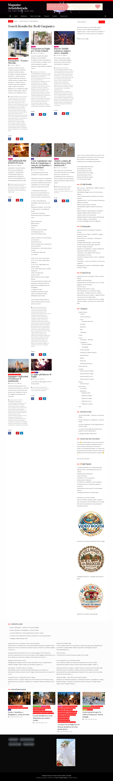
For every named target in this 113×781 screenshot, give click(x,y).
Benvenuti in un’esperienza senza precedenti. (89, 504)
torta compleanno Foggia (40, 343)
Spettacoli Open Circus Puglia (85, 173)
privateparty (42, 81)
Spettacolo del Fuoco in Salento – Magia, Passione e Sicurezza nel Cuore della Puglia (79, 668)
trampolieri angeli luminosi (43, 89)
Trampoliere (17, 374)
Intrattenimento (84, 355)
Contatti (54, 16)
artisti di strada (12, 184)
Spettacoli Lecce (12, 121)
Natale (82, 358)
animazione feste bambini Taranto (39, 313)
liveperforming (47, 78)
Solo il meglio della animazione (85, 166)
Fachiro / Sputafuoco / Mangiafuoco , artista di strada (24, 630)
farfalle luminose (20, 104)
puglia (12, 119)
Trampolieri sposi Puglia (36, 103)
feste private (15, 113)
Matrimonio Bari (86, 393)
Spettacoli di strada (18, 119)
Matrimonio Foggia (87, 398)
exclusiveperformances (45, 75)
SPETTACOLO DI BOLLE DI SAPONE (16, 185)
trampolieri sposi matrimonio (40, 101)
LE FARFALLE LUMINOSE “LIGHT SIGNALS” (89, 482)
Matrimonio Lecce (86, 401)
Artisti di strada (83, 312)
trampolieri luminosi (15, 129)
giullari (42, 388)
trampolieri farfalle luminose (14, 127)
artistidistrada (42, 72)
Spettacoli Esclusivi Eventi (84, 175)
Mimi (81, 329)
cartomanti (22, 406)
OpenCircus (86, 273)
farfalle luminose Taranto (16, 112)
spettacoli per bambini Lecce (41, 338)
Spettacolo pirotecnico (86, 363)
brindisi (55, 71)
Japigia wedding (28, 744)
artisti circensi (64, 186)
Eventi (10, 58)
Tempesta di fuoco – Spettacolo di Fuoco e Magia (90, 299)
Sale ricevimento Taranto (87, 379)
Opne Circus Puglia (15, 744)
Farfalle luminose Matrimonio (85, 474)
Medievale (83, 327)
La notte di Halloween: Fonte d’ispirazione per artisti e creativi (26, 633)
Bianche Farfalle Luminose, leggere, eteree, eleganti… (62, 51)
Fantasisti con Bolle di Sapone (88, 352)
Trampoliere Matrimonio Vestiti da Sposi (88, 492)
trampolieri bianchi (35, 90)
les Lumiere (61, 191)
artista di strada (18, 101)
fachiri (9, 409)
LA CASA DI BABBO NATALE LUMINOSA (89, 221)
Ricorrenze (83, 361)
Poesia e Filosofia (82, 476)
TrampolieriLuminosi (40, 104)
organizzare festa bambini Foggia (42, 330)
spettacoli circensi (58, 89)
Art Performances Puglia (84, 179)
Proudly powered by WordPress (45, 777)
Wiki (33, 158)
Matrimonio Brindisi (87, 395)
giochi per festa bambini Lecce (38, 326)
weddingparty (48, 106)
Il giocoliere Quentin (82, 506)
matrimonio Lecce (17, 118)
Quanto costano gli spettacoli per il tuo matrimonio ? (62, 163)
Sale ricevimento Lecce (86, 376)
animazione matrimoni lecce (19, 98)
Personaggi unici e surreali (84, 168)
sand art (24, 415)
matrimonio (40, 79)
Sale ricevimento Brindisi (86, 371)
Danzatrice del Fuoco (87, 321)
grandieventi (42, 76)
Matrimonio (24, 16)
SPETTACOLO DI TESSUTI (13, 190)
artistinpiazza (44, 73)
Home (15, 16)
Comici (80, 335)
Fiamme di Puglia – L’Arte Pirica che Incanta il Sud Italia (71, 677)
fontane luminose (63, 189)
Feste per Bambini (87, 344)
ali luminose (20, 400)
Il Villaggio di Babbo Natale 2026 (87, 433)
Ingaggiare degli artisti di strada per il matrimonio (18, 378)
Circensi (33, 46)
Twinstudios (86, 227)
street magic (22, 420)
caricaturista (16, 406)
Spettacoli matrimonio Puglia (85, 177)
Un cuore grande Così (27, 739)
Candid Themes (72, 777)
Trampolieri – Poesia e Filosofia (18, 62)
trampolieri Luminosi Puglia (37, 98)
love (32, 79)
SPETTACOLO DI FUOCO (13, 187)
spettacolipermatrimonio (36, 84)
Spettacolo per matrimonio (84, 480)
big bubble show (15, 404)
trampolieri (18, 124)
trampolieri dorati (45, 93)
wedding (47, 104)
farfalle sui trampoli (66, 80)
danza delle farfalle (61, 188)
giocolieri (21, 113)
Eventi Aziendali (84, 350)
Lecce (9, 116)
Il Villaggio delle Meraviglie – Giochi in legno (88, 242)
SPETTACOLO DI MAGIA (19, 188)
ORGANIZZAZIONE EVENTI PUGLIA (17, 162)
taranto (71, 97)
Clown (23, 102)
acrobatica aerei (13, 400)
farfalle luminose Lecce (15, 107)
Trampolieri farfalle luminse (37, 95)
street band (15, 420)
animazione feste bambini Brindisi (39, 308)
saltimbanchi (37, 390)
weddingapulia (34, 106)
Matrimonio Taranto (87, 404)
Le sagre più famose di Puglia (41, 375)
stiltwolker (45, 84)
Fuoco (33, 372)
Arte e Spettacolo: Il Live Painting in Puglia (88, 291)
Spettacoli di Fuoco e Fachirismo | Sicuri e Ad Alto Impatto (24, 643)
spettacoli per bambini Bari (37, 335)
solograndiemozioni (35, 82)
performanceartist (35, 81)
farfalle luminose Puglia (62, 78)
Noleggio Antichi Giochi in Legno (86, 289)
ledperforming (40, 78)
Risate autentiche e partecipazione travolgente (90, 211)
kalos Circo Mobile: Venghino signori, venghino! (89, 499)
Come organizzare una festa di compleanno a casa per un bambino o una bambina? (41, 164)
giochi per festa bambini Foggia (42, 324)
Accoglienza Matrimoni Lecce (16, 96)
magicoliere (17, 116)
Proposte (46, 16)
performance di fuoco (21, 184)
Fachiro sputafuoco (85, 317)
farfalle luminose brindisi (66, 74)
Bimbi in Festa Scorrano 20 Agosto (86, 204)
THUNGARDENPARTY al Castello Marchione (89, 467)
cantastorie (10, 406)
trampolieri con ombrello (44, 92)
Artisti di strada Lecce (16, 102)
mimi (19, 414)
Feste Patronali (83, 366)
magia (12, 116)
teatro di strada (57, 99)
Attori (41, 387)
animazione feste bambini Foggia (38, 310)
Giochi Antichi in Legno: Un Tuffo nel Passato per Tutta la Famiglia (92, 714)
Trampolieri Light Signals (40, 96)
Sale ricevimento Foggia (86, 373)
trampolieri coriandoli (36, 93)
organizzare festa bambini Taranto (39, 333)
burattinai (22, 404)
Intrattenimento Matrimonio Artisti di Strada (18, 115)
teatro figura (17, 421)
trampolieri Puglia (40, 100)
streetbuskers (34, 86)
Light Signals (86, 464)
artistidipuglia (35, 72)
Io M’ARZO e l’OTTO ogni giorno (85, 478)
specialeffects (44, 82)
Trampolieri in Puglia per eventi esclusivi (40, 50)
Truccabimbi (85, 347)
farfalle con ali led (12, 104)
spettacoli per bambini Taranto (38, 340)
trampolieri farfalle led (21, 126)
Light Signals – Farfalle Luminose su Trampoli (89, 293)
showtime (48, 81)
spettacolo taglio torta (62, 96)
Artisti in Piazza (84, 383)
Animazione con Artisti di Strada (86, 497)
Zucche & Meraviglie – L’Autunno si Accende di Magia (24, 627)
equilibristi (13, 407)
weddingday (41, 106)
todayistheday (41, 86)
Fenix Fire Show (81, 286)
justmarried (33, 78)
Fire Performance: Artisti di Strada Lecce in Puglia (90, 502)
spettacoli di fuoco (68, 191)
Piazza (80, 382)
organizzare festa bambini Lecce (38, 332)
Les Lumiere (83, 388)
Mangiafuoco (24, 412)
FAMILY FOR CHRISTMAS (84, 280)
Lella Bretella (87, 184)
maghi (18, 412)
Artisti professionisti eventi (84, 170)
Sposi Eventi (82, 386)
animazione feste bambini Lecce (38, 312)
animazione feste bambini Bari (39, 307)
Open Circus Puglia (35, 16)
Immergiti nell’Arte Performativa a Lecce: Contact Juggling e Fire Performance (29, 653)
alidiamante (58, 186)
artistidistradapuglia (35, 73)
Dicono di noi (63, 16)
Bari (71, 69)
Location (81, 369)
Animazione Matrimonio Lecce (15, 99)
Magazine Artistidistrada (17, 6)
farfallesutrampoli (35, 76)
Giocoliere (82, 324)
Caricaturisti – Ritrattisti (86, 339)
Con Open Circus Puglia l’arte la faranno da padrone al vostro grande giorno (30, 635)
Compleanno (83, 342)
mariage (35, 79)
